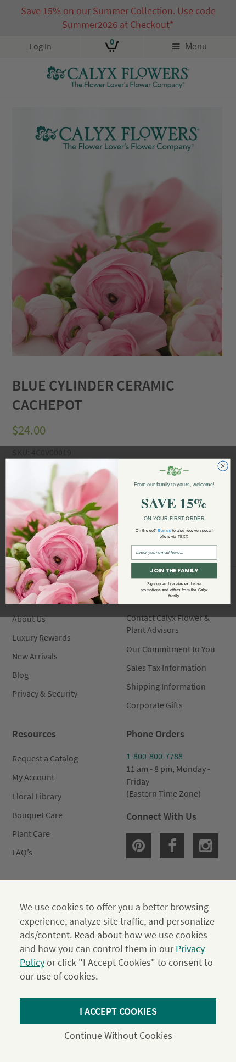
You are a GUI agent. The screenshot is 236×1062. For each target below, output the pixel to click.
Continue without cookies (118, 1035)
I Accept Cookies (118, 1011)
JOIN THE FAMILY (174, 570)
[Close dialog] (223, 466)
